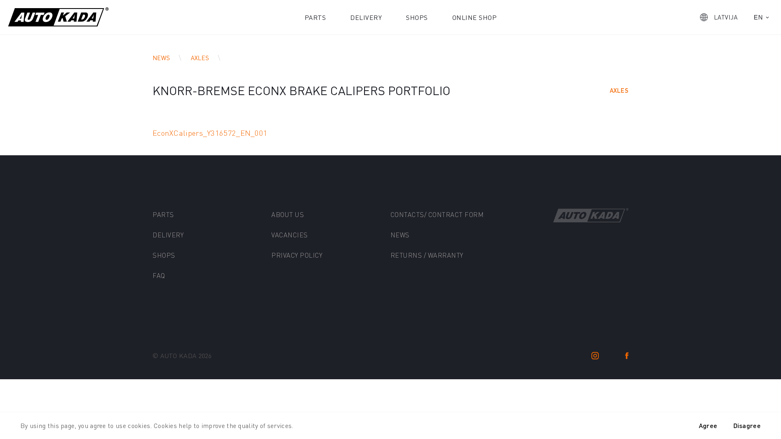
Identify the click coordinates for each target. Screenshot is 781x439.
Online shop (474, 17)
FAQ (159, 275)
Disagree (747, 425)
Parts (315, 17)
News (161, 58)
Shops (417, 17)
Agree (708, 425)
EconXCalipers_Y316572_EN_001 (210, 133)
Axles (200, 58)
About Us (287, 214)
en (758, 17)
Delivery (366, 17)
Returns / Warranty (426, 255)
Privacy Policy (296, 255)
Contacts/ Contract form (437, 214)
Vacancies (289, 234)
